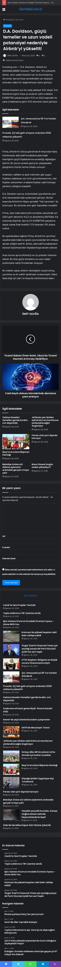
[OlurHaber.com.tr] (30, 9)
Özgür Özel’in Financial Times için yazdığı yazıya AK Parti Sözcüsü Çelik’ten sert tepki (40, 648)
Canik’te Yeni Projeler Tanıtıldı (19, 605)
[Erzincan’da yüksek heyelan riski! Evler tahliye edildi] (11, 636)
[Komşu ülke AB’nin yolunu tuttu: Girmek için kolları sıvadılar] (11, 756)
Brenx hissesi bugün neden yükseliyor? (42, 466)
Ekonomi (19, 19)
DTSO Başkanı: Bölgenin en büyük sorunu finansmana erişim (39, 661)
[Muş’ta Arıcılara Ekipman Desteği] (15, 441)
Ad (4, 536)
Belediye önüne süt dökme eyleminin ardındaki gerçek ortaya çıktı (15, 468)
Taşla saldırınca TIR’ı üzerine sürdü (22, 613)
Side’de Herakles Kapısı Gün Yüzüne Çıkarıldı (27, 825)
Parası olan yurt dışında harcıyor (44, 437)
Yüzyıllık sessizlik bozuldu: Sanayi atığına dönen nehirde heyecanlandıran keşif (39, 814)
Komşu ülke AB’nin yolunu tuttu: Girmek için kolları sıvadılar (39, 754)
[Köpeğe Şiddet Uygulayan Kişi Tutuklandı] (11, 782)
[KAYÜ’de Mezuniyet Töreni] (11, 731)
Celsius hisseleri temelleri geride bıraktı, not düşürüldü (15, 420)
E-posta (6, 547)
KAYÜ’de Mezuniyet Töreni (36, 727)
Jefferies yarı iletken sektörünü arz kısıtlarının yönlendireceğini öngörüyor (45, 421)
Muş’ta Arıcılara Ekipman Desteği (15, 453)
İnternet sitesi (9, 558)
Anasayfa (9, 19)
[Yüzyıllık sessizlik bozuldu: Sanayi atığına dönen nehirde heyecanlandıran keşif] (11, 815)
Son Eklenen (30, 595)
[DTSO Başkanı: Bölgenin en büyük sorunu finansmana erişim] (11, 663)
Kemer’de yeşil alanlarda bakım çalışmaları (26, 719)
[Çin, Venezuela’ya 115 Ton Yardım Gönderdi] (10, 122)
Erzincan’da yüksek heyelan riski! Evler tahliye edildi (39, 634)
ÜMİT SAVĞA (12, 55)
